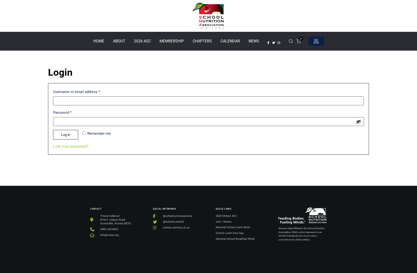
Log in (65, 135)
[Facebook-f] (268, 42)
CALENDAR (230, 41)
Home (98, 41)
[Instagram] (279, 42)
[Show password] (358, 121)
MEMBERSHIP (172, 41)
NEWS (254, 41)
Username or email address (77, 91)
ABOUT (119, 41)
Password (63, 112)
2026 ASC (142, 41)
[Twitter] (273, 42)
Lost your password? (71, 146)
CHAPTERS (202, 41)
